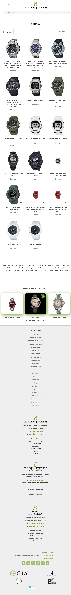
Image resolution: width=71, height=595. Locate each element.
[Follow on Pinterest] (38, 563)
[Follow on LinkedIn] (47, 563)
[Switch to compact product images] (10, 31)
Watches (10, 19)
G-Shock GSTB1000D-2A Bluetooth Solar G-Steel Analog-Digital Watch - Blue (35, 64)
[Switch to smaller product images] (7, 31)
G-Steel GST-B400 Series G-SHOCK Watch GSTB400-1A (57, 62)
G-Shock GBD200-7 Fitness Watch (35, 139)
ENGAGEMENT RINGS (35, 341)
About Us (35, 376)
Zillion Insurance (35, 399)
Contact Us (35, 386)
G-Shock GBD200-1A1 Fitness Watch (13, 174)
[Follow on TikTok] (43, 563)
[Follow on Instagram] (28, 563)
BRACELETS (35, 360)
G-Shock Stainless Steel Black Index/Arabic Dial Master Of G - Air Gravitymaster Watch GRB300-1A (13, 102)
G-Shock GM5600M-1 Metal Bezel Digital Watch (35, 99)
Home (4, 19)
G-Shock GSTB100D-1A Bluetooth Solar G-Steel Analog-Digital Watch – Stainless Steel (13, 64)
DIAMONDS (35, 347)
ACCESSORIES (35, 367)
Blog (35, 383)
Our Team (35, 379)
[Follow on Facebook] (23, 563)
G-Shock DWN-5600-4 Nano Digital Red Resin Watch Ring (35, 209)
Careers (35, 389)
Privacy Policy (48, 556)
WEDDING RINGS (35, 344)
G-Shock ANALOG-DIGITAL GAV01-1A (35, 174)
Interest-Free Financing (35, 396)
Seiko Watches (58, 318)
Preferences (48, 559)
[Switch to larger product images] (3, 31)
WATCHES (35, 350)
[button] (37, 12)
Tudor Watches (12, 318)
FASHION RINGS (35, 357)
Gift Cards (35, 405)
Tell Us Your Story (35, 402)
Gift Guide (35, 373)
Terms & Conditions (48, 553)
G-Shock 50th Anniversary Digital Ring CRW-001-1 (58, 174)
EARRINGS (35, 363)
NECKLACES (35, 354)
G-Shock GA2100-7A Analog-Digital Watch (13, 243)
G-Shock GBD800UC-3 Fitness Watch (13, 208)
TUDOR (35, 334)
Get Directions (36, 434)
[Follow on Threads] (33, 563)
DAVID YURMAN (35, 338)
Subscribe (35, 392)
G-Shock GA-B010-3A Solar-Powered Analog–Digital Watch (57, 100)
